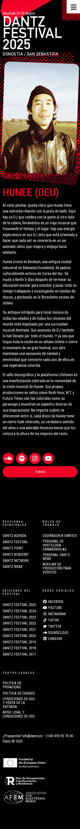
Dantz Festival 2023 (19, 617)
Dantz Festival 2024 (19, 611)
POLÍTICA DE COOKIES (19, 693)
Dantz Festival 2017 (19, 654)
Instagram (56, 614)
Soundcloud (57, 633)
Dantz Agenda (14, 536)
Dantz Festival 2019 (19, 642)
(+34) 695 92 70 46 (59, 736)
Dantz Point (13, 548)
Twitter (54, 627)
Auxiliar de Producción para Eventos (57, 568)
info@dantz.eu (32, 736)
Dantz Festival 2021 (19, 630)
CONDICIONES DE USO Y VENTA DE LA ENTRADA (19, 703)
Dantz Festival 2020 (19, 636)
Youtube (54, 608)
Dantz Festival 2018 (19, 648)
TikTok (53, 620)
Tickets (40, 472)
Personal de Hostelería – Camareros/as (54, 545)
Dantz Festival (15, 542)
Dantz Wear (12, 567)
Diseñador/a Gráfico (60, 536)
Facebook (55, 602)
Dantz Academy (16, 555)
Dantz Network (16, 561)
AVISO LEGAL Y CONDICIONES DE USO (19, 714)
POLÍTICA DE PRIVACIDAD (12, 685)
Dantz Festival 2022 (19, 623)
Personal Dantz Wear (56, 557)
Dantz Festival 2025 (19, 605)
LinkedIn (54, 639)
